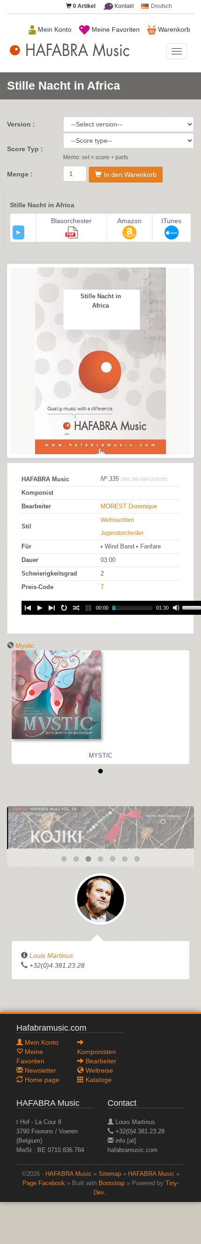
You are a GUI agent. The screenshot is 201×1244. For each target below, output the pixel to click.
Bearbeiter (100, 1061)
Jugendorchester (122, 533)
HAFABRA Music (68, 1174)
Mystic (24, 645)
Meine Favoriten (115, 29)
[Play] (18, 232)
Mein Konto (54, 29)
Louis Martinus (51, 955)
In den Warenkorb (130, 174)
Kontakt (123, 6)
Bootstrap (112, 1183)
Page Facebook (43, 1183)
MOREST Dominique (128, 506)
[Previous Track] (27, 607)
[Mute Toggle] (176, 607)
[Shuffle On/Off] (76, 607)
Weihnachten (117, 520)
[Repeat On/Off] (64, 607)
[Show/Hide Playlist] (88, 607)
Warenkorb (173, 29)
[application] (18, 232)
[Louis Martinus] (100, 898)
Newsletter (39, 1070)
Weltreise (98, 1070)
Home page (41, 1079)
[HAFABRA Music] (100, 827)
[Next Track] (52, 607)
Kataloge (98, 1079)
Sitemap (110, 1174)
